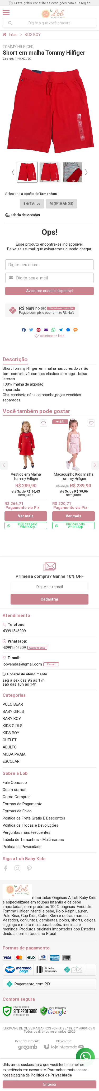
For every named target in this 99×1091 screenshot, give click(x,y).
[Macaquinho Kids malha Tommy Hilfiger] (73, 474)
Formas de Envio (17, 811)
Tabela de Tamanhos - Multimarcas (33, 839)
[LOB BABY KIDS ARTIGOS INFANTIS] (52, 12)
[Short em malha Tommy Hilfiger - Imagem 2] (49, 172)
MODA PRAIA (14, 754)
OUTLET (10, 740)
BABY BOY (12, 718)
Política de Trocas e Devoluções (30, 825)
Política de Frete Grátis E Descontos (34, 818)
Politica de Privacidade (22, 846)
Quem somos (14, 789)
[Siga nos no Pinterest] (29, 868)
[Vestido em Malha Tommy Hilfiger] (26, 474)
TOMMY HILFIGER (18, 47)
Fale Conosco (15, 782)
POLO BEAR (13, 704)
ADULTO (10, 747)
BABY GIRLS (13, 711)
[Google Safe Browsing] (53, 1011)
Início (13, 34)
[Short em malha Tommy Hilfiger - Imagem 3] (72, 172)
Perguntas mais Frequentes (26, 832)
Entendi (49, 1084)
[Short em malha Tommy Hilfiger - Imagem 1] (27, 172)
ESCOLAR (11, 761)
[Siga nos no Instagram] (17, 868)
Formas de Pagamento (23, 804)
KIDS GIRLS (12, 725)
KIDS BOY (33, 34)
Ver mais (26, 516)
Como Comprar (16, 796)
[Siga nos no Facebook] (5, 868)
